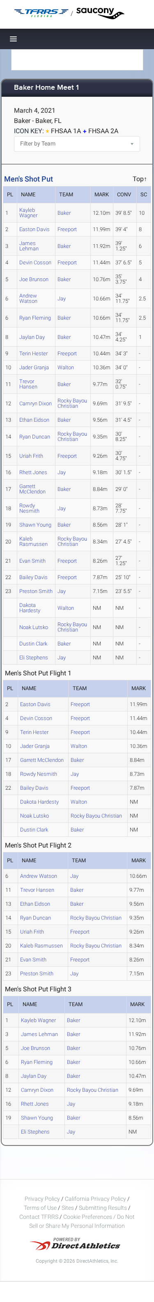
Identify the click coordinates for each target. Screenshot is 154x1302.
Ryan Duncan (34, 437)
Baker (64, 213)
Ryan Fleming (35, 318)
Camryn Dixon (35, 403)
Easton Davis (34, 229)
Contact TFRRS (39, 1216)
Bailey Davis (33, 577)
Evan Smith (32, 561)
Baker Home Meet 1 (46, 88)
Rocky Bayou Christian (72, 403)
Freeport (67, 229)
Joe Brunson (33, 279)
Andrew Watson (28, 298)
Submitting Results (103, 1207)
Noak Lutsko (33, 627)
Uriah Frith (31, 456)
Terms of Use (40, 1207)
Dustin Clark (33, 644)
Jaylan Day (32, 337)
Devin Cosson (35, 262)
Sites (68, 1207)
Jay (61, 298)
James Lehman (29, 246)
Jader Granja (34, 367)
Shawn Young (35, 525)
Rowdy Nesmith (29, 508)
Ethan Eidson (34, 420)
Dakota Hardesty (29, 608)
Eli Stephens (33, 657)
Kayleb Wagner (28, 212)
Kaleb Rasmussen (33, 541)
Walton (65, 367)
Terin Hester (33, 353)
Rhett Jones (33, 472)
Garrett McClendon (32, 489)
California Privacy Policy (95, 1198)
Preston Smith (36, 591)
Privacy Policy (42, 1198)
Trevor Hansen (28, 384)
